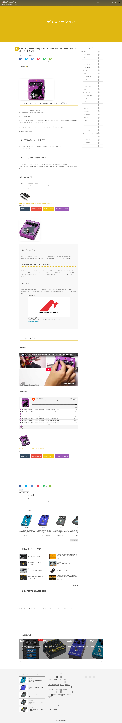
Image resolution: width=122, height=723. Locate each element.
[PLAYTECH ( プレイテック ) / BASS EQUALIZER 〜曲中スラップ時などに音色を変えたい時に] (61, 520)
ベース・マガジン (91, 54)
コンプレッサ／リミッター (44, 535)
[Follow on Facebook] (86, 677)
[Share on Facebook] (110, 3)
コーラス (27, 535)
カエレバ (27, 205)
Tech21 (58, 692)
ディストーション (23, 55)
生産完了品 (69, 694)
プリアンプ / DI (31, 572)
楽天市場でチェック (36, 208)
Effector (90, 60)
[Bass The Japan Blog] (9, 2)
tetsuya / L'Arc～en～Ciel (67, 692)
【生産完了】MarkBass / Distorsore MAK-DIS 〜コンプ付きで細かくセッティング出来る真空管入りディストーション (67, 576)
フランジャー (92, 111)
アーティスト (91, 57)
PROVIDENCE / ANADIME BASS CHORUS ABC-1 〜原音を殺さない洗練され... (27, 531)
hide (26, 66)
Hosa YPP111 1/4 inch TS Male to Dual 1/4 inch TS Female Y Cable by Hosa (35, 203)
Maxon (55, 687)
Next (74, 585)
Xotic (50, 694)
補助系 (91, 73)
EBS (22, 495)
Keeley (57, 684)
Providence (58, 689)
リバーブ (92, 123)
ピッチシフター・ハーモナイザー (92, 142)
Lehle (62, 684)
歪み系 (91, 89)
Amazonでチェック (25, 208)
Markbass (67, 684)
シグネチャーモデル (29, 495)
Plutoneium (51, 689)
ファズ (92, 98)
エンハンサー (92, 70)
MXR (64, 687)
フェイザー (92, 114)
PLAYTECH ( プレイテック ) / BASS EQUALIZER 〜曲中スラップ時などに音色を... (61, 531)
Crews (50, 679)
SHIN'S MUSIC (52, 692)
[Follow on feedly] (116, 3)
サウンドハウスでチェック (62, 208)
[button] (119, 3)
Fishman (65, 679)
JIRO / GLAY (51, 684)
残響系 (92, 120)
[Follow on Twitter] (113, 3)
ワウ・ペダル (92, 130)
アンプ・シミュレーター (92, 86)
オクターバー (92, 139)
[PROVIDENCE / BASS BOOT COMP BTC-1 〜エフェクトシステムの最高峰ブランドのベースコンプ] (44, 520)
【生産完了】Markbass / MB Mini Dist (35, 576)
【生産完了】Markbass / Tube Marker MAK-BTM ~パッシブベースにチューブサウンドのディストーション (67, 555)
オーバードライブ (92, 92)
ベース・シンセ (91, 145)
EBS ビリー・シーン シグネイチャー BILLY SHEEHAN (31, 448)
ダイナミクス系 (91, 64)
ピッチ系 (91, 136)
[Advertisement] (31, 470)
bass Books (90, 51)
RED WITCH (64, 689)
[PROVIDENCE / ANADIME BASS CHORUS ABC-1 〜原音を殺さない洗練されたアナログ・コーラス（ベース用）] (27, 520)
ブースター (92, 83)
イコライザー (60, 535)
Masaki (50, 687)
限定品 (50, 697)
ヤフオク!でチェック (48, 208)
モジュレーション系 (92, 105)
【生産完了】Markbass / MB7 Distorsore (36, 562)
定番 (64, 694)
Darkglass (56, 679)
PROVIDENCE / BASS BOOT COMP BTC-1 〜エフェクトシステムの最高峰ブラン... (44, 531)
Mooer (60, 687)
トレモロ (92, 117)
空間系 (91, 101)
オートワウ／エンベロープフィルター (92, 133)
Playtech (69, 687)
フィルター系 (91, 127)
